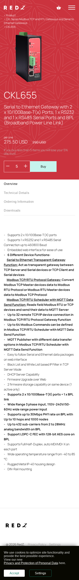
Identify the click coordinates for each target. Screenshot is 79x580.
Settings (55, 544)
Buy (43, 166)
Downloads (12, 210)
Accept (14, 573)
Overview (11, 183)
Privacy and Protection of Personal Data (31, 563)
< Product (10, 15)
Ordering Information (19, 201)
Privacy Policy (37, 544)
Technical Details (16, 192)
